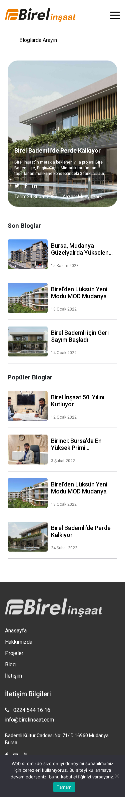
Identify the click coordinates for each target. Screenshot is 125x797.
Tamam (64, 787)
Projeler (14, 653)
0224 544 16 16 (31, 710)
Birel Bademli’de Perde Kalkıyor (57, 150)
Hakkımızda (18, 642)
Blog (10, 664)
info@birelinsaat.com (29, 720)
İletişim (13, 676)
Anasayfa (16, 630)
